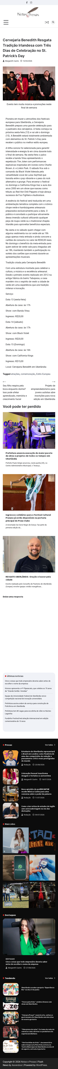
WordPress (41, 1065)
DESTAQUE (10, 959)
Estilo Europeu (43, 374)
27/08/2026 (30, 968)
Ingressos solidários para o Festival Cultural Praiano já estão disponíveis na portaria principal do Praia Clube (28, 517)
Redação (27, 765)
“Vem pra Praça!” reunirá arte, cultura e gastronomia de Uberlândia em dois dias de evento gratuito (37, 1016)
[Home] (16, 840)
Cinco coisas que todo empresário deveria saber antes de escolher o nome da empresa (26, 963)
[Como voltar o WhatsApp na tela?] (16, 868)
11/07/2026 (39, 798)
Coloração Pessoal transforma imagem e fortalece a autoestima (36, 774)
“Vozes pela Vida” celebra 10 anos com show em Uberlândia (36, 1002)
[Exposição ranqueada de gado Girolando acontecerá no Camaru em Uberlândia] (16, 895)
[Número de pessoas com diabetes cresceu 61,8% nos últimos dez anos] (42, 868)
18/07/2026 (46, 779)
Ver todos (49, 745)
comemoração (28, 374)
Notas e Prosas (28, 1061)
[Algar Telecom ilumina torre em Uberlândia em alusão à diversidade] (42, 895)
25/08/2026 (39, 765)
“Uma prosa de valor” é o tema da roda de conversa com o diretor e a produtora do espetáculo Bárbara (37, 1031)
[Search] (53, 22)
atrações (15, 374)
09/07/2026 (39, 815)
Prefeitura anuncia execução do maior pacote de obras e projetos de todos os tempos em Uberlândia (29, 456)
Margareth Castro (12, 61)
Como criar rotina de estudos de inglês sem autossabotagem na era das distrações (38, 808)
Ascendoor (17, 1065)
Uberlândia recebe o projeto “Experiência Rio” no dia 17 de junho (37, 988)
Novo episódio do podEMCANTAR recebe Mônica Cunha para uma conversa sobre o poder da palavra (36, 791)
